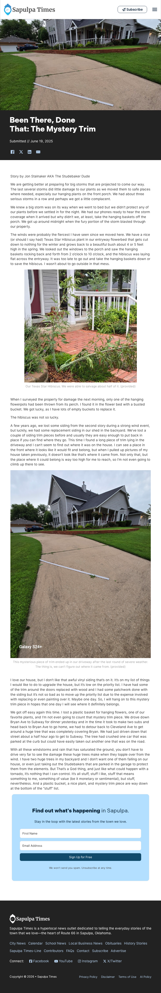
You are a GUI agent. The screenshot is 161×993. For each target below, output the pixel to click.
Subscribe (100, 951)
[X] (21, 152)
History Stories (135, 943)
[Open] (154, 9)
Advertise (118, 951)
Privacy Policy (88, 977)
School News (55, 943)
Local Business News (85, 943)
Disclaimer (108, 977)
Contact (83, 951)
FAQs (70, 951)
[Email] (38, 152)
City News (18, 943)
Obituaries (113, 943)
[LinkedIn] (30, 152)
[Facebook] (13, 152)
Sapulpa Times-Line (25, 951)
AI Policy (145, 977)
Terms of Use (127, 977)
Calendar (35, 943)
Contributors (53, 951)
